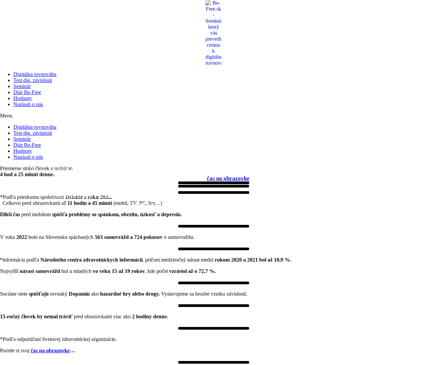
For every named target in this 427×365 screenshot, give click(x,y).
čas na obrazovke (228, 178)
